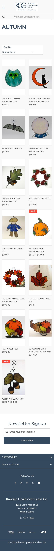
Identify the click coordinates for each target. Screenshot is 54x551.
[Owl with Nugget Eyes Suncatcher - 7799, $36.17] (13, 77)
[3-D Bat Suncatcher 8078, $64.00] (13, 127)
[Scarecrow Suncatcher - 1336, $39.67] (13, 227)
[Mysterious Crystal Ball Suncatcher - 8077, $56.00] (40, 127)
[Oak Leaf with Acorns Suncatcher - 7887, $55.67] (13, 177)
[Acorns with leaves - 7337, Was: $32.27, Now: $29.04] (13, 377)
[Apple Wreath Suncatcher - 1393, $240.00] (40, 177)
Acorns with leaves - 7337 (12, 399)
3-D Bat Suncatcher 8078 (12, 149)
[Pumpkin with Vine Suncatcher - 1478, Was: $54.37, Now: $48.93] (40, 227)
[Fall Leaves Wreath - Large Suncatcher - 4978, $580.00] (13, 277)
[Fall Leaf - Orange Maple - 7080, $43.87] (40, 277)
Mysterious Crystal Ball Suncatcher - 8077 (39, 150)
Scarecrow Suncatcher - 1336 (12, 250)
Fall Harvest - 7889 (10, 349)
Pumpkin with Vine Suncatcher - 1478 (36, 250)
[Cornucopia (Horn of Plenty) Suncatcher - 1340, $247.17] (40, 327)
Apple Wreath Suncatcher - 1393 (40, 200)
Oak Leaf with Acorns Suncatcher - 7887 (11, 200)
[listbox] (18, 52)
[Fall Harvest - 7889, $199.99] (13, 327)
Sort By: (7, 47)
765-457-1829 (28, 518)
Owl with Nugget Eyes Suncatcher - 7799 (11, 100)
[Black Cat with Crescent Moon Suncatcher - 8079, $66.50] (40, 77)
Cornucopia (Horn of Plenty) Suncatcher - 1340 (40, 350)
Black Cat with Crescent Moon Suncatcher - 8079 (39, 100)
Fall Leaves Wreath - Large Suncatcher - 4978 (13, 300)
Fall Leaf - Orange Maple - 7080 (40, 300)
